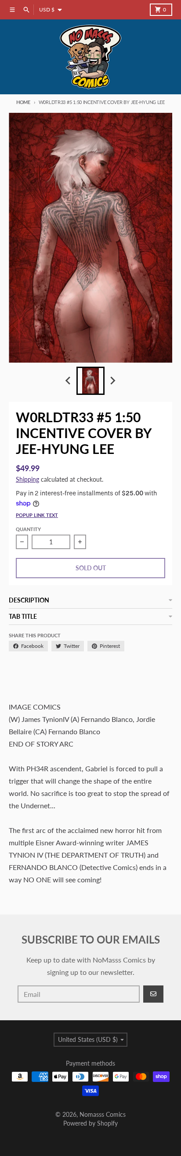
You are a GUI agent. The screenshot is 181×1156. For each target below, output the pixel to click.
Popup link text (37, 515)
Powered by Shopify (90, 1123)
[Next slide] (112, 381)
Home (23, 102)
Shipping (27, 479)
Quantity (28, 529)
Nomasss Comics (103, 1114)
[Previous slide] (68, 381)
